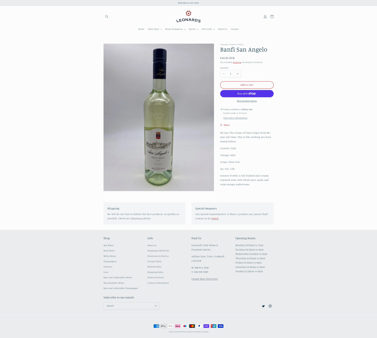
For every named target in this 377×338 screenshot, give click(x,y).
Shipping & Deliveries (158, 250)
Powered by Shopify (201, 332)
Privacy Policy (154, 261)
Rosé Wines (109, 250)
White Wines (110, 256)
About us (151, 245)
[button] (107, 16)
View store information (235, 118)
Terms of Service (155, 277)
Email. (215, 218)
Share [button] (227, 124)
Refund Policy (154, 266)
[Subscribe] (155, 305)
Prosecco (108, 266)
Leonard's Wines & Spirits (183, 332)
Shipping (237, 62)
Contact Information (158, 283)
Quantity (224, 67)
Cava (106, 272)
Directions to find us (158, 256)
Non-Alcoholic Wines (114, 283)
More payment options (247, 101)
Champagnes (110, 261)
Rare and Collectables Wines (118, 277)
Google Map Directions (204, 278)
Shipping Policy (155, 272)
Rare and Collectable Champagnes (121, 288)
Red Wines (109, 245)
